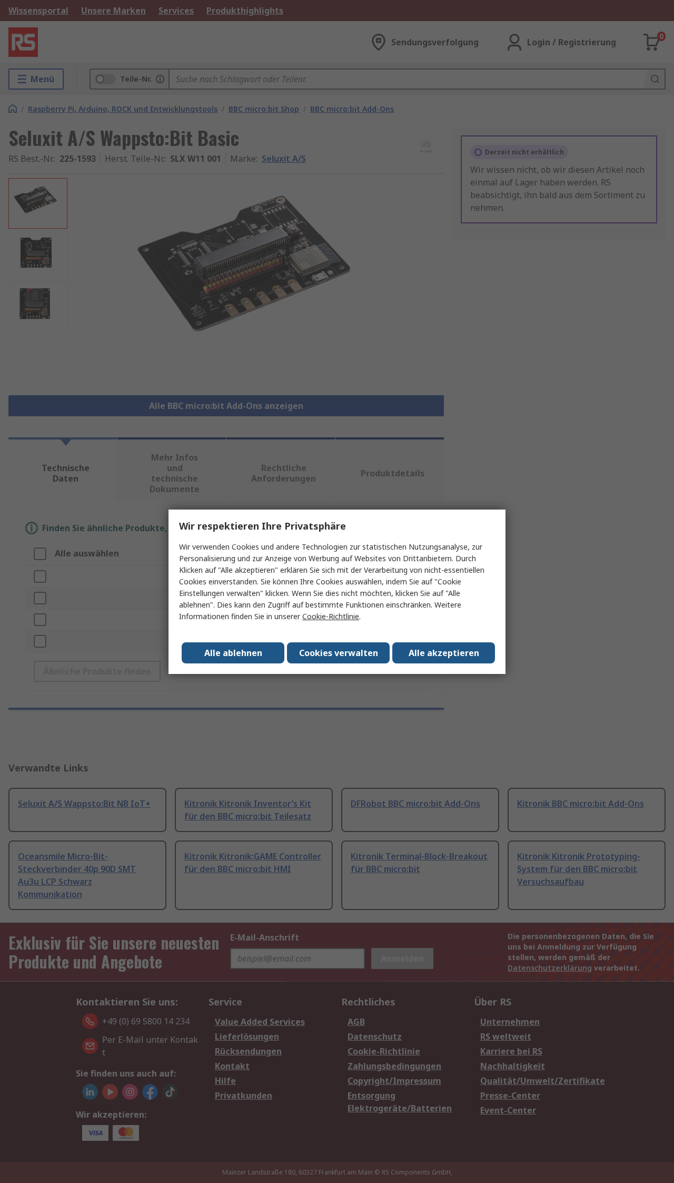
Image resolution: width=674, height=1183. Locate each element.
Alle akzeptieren (444, 653)
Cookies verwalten (338, 653)
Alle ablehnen (233, 653)
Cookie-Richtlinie (330, 616)
